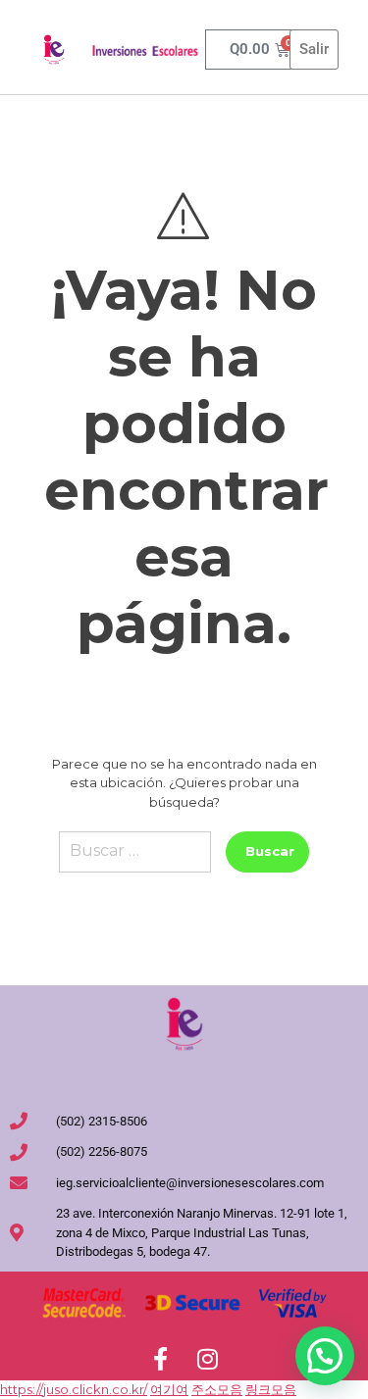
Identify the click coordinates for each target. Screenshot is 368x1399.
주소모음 (216, 1389)
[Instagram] (208, 1359)
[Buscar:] (135, 859)
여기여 (169, 1389)
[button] (324, 1355)
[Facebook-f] (161, 1359)
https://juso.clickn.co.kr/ (73, 1389)
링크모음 (270, 1389)
